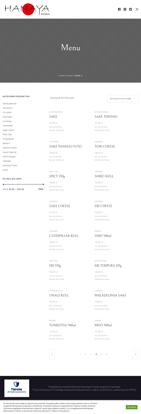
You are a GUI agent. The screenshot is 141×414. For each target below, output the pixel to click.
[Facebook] (119, 9)
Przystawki (101, 261)
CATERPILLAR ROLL (64, 236)
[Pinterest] (124, 9)
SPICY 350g (57, 176)
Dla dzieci (7, 108)
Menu (70, 76)
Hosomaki (8, 125)
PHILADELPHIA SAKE (110, 295)
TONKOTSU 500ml (62, 325)
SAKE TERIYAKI (106, 117)
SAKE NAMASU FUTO (65, 146)
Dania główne (10, 103)
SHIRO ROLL (104, 176)
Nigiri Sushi (8, 130)
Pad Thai (53, 172)
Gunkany (7, 121)
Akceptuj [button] (132, 407)
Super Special (56, 291)
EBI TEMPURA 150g (108, 266)
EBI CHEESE (103, 206)
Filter (41, 189)
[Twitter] (130, 9)
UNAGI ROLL (59, 295)
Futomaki (54, 142)
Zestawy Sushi (10, 165)
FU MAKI (7, 112)
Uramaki (99, 142)
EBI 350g (55, 266)
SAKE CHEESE (59, 206)
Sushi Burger (56, 112)
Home (62, 76)
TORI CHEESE (105, 146)
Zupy (5, 170)
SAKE (53, 117)
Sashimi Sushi (10, 148)
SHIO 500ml (103, 236)
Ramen (98, 231)
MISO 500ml (103, 325)
